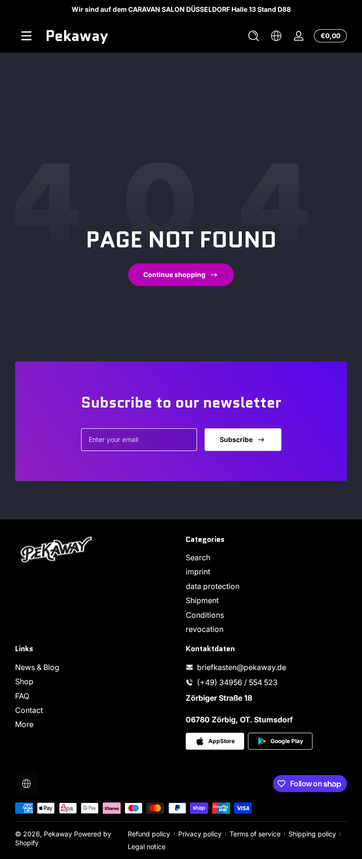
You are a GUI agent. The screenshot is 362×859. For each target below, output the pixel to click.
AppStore (221, 740)
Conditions (205, 615)
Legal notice (146, 847)
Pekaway (58, 834)
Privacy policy (200, 834)
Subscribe (236, 439)
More (24, 724)
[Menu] (26, 36)
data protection (212, 586)
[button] (253, 36)
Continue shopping (174, 274)
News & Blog (37, 667)
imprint (198, 571)
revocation (204, 629)
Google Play (287, 740)
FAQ (22, 696)
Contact (29, 710)
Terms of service (255, 834)
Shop (24, 681)
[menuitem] (266, 557)
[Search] (253, 35)
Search (198, 557)
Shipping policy (312, 834)
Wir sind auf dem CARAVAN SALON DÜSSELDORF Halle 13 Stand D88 (181, 9)
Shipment (202, 600)
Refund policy (149, 834)
